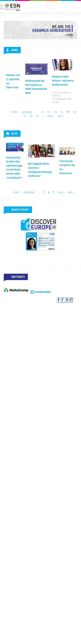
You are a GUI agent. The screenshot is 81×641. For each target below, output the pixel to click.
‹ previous (26, 112)
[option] (16, 290)
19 (24, 116)
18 (74, 112)
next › (50, 116)
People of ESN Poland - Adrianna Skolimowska (63, 80)
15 (55, 112)
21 (37, 116)
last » (61, 116)
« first (14, 112)
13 (42, 112)
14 (48, 112)
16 (61, 112)
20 (30, 116)
